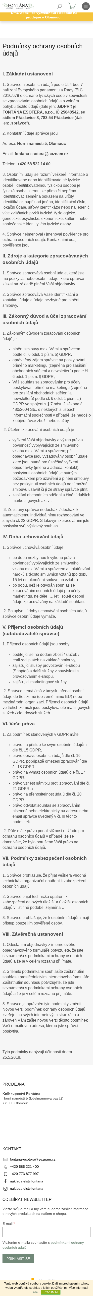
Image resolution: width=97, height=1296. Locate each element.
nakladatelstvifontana (26, 1181)
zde (35, 1292)
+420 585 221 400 (24, 1167)
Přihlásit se (18, 1259)
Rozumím (51, 1292)
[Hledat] (60, 6)
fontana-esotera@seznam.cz (32, 1159)
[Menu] (86, 6)
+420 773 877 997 (24, 1174)
